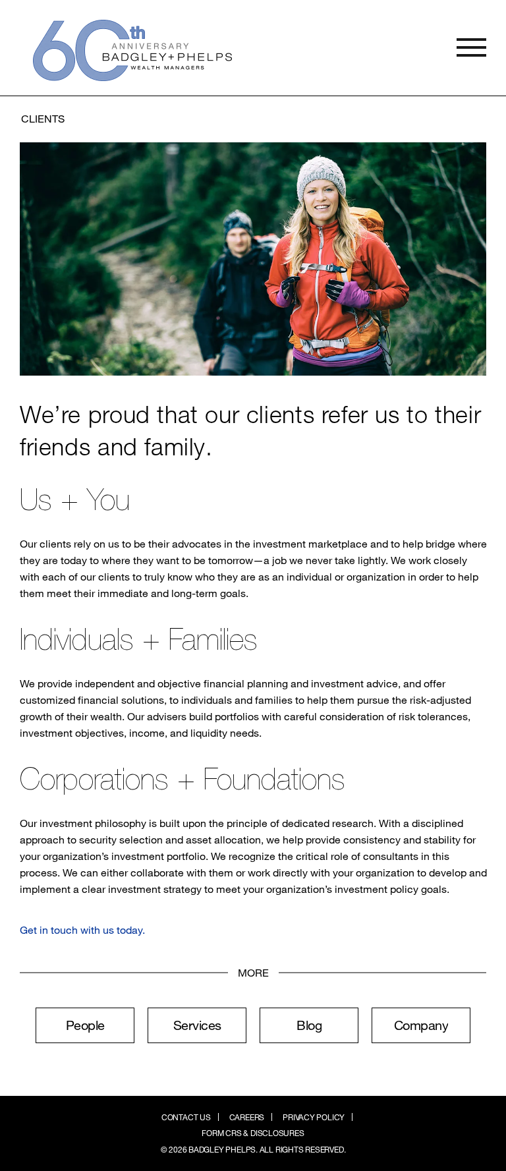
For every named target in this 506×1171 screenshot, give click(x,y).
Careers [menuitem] (247, 1117)
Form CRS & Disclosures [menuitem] (253, 1133)
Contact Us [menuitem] (186, 1117)
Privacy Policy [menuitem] (314, 1117)
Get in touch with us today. (82, 929)
